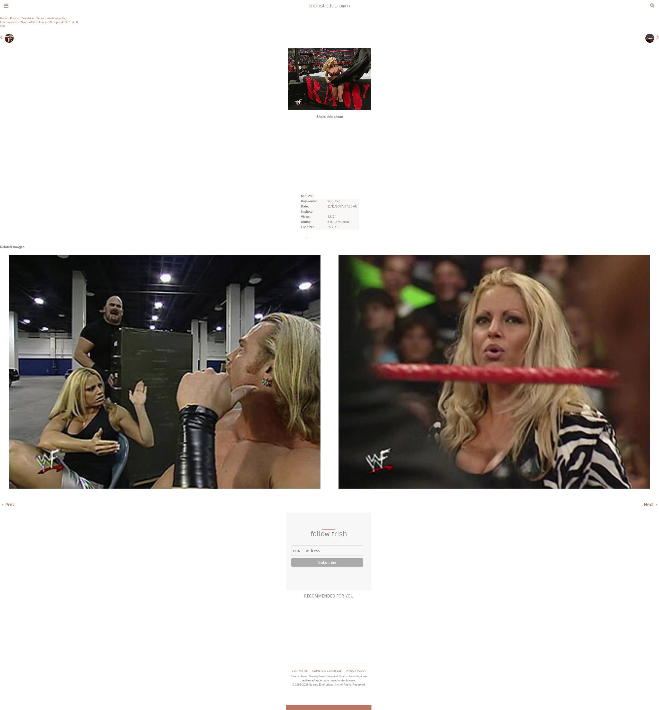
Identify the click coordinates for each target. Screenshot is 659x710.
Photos (14, 18)
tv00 (330, 201)
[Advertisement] (329, 156)
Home (3, 18)
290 (337, 201)
